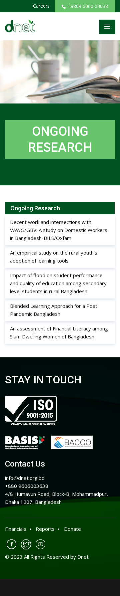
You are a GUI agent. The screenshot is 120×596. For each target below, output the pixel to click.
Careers (41, 6)
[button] (107, 27)
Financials (15, 528)
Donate (72, 528)
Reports (45, 528)
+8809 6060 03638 (88, 6)
